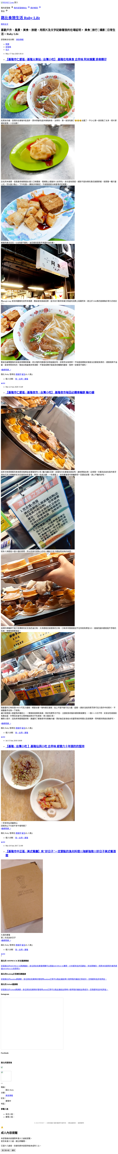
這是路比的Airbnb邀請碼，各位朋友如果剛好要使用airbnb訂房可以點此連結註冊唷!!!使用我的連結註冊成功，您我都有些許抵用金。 (54, 990)
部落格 (8, 47)
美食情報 (20, 40)
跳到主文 (4, 24)
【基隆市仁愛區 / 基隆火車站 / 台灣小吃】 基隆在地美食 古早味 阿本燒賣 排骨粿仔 (56, 59)
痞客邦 (18, 374)
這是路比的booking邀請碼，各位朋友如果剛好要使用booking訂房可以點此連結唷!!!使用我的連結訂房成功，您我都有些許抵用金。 (54, 979)
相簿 (7, 44)
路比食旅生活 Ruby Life (20, 18)
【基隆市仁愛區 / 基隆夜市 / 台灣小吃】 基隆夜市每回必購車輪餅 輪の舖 (50, 392)
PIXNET (41, 1123)
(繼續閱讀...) (6, 370)
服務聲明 (81, 1123)
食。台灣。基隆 (21, 379)
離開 (13, 1150)
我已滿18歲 (5, 1150)
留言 (23, 374)
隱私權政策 (72, 1123)
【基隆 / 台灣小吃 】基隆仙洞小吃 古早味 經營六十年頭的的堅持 (45, 746)
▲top (3, 383)
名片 (7, 50)
